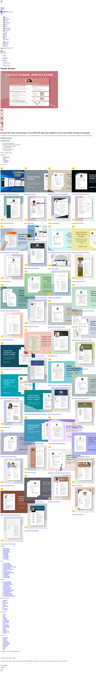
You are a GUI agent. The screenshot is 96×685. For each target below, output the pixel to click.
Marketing (5, 600)
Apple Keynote (6, 627)
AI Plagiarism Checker (8, 593)
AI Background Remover (8, 590)
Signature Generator (7, 587)
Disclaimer (5, 645)
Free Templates (6, 631)
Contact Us (5, 640)
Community (5, 638)
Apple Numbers (6, 625)
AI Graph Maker (6, 577)
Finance (4, 605)
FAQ (4, 649)
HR (4, 603)
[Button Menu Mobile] (2, 1)
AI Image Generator (7, 564)
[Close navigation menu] (2, 14)
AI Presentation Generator (8, 572)
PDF (4, 623)
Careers (4, 646)
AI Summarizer (6, 592)
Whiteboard (5, 554)
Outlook (5, 618)
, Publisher (5, 161)
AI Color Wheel (6, 585)
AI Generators (6, 548)
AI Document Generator (8, 569)
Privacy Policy (6, 642)
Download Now (4, 665)
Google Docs (6, 620)
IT (3, 607)
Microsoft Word (6, 157)
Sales (4, 601)
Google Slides (6, 622)
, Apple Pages (6, 160)
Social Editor (5, 557)
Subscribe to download (5, 140)
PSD (4, 628)
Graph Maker (6, 558)
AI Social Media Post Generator (9, 566)
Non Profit (5, 608)
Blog (4, 648)
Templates (5, 57)
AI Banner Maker (6, 568)
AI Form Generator (7, 571)
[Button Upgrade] (2, 53)
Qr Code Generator (7, 581)
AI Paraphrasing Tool (7, 591)
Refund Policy (6, 644)
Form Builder (6, 555)
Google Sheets (6, 621)
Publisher (5, 617)
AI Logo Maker (6, 563)
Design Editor (6, 550)
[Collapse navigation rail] (12, 12)
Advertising (5, 602)
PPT (4, 616)
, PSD (4, 159)
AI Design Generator (7, 565)
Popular (4, 633)
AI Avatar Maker (6, 588)
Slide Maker (5, 553)
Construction (5, 606)
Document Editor (6, 549)
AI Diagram (5, 575)
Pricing (4, 639)
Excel (4, 615)
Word (4, 614)
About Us (5, 637)
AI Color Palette (6, 586)
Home (4, 55)
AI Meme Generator (7, 583)
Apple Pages (5, 624)
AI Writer (5, 570)
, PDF (4, 158)
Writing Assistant (6, 551)
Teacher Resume (6, 62)
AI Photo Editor (6, 576)
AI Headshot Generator (8, 584)
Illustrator (5, 629)
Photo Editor (5, 556)
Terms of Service (6, 643)
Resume (4, 60)
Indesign (5, 630)
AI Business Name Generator (9, 595)
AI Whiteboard (6, 573)
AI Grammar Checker (7, 594)
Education (5, 609)
